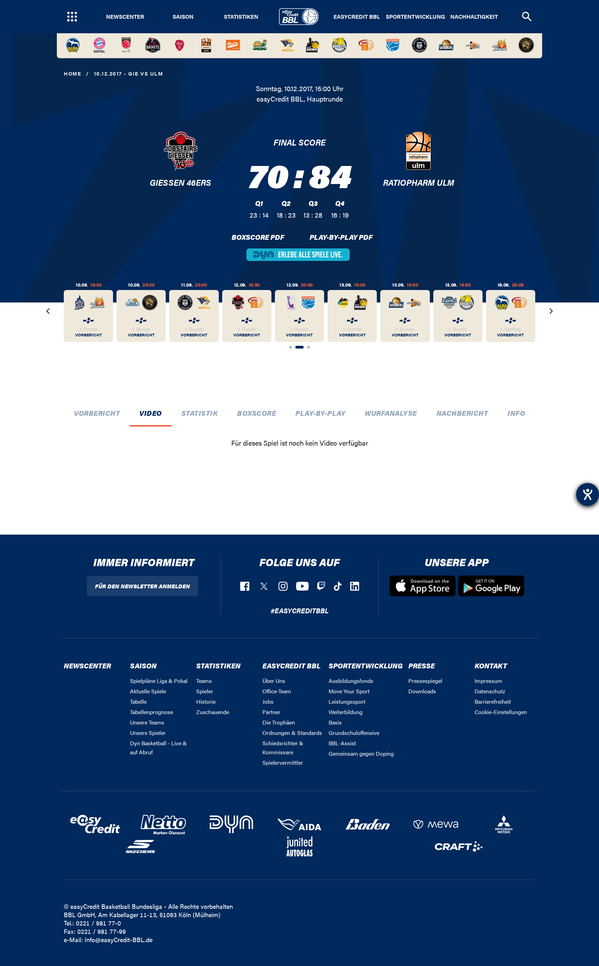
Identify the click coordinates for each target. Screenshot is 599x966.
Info (516, 413)
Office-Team (276, 691)
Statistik (199, 413)
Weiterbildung (346, 712)
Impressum (488, 681)
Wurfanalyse (391, 413)
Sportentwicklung (415, 16)
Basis (335, 722)
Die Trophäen (278, 722)
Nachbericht (462, 413)
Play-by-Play (320, 413)
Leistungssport (347, 701)
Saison (183, 16)
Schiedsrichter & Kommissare (282, 747)
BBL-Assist (342, 743)
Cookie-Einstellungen (501, 712)
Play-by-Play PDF (341, 237)
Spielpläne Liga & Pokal (159, 681)
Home (72, 73)
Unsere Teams (147, 722)
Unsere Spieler (148, 733)
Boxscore (256, 413)
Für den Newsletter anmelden (142, 586)
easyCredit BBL (356, 16)
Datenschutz (490, 691)
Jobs (268, 701)
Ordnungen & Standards (292, 733)
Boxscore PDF (258, 237)
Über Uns (273, 681)
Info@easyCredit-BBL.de (119, 939)
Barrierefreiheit (493, 701)
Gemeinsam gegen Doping (361, 753)
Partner (271, 712)
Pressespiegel (425, 681)
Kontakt (491, 665)
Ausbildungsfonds (351, 681)
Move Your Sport (349, 691)
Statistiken (241, 16)
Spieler (204, 691)
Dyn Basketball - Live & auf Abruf (158, 747)
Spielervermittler (282, 762)
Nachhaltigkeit (474, 16)
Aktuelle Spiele (148, 691)
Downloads (422, 691)
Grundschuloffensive (354, 733)
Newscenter (125, 16)
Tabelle (138, 701)
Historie (206, 701)
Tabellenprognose (151, 712)
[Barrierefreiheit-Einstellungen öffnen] (587, 494)
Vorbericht (97, 413)
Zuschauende (212, 712)
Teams (204, 681)
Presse (421, 665)
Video (150, 413)
